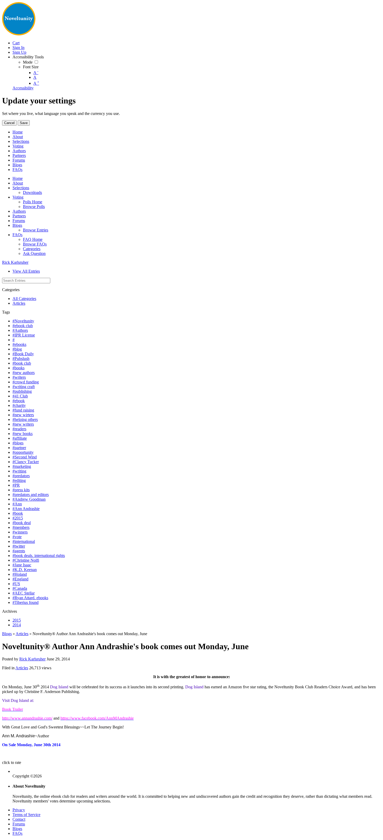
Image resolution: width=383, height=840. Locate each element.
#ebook (19, 400)
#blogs (18, 443)
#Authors (20, 330)
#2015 (18, 518)
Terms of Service (26, 814)
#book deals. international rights (39, 555)
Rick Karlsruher (15, 262)
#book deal (22, 522)
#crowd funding (26, 382)
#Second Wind (25, 457)
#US (16, 583)
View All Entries (26, 271)
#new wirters (23, 415)
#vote (17, 537)
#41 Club (20, 396)
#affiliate (20, 438)
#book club (22, 363)
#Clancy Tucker (26, 461)
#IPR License (24, 335)
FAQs (17, 833)
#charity (19, 405)
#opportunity (23, 452)
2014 (17, 625)
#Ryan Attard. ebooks (30, 598)
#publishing (22, 391)
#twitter (19, 546)
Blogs (7, 633)
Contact (19, 819)
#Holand (20, 574)
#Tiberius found (26, 602)
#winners (20, 532)
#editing (19, 480)
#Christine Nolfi (26, 560)
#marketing (22, 466)
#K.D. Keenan (25, 569)
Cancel (9, 123)
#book (18, 513)
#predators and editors (31, 494)
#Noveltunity (23, 321)
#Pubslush (21, 358)
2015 (17, 620)
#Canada (20, 588)
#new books (23, 433)
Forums (19, 824)
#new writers (23, 424)
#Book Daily (23, 354)
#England (20, 579)
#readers (19, 429)
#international (24, 541)
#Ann (17, 504)
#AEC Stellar (24, 593)
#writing (19, 471)
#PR (16, 485)
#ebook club (23, 325)
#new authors (24, 372)
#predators (21, 476)
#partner (19, 447)
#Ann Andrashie (26, 508)
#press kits (21, 490)
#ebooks (19, 344)
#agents (19, 551)
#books (18, 368)
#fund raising (23, 410)
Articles (19, 303)
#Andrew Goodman (29, 499)
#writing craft (24, 386)
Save (24, 123)
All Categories (24, 298)
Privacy (19, 810)
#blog (17, 349)
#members (21, 527)
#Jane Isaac (22, 565)
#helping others (25, 419)
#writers (19, 377)
